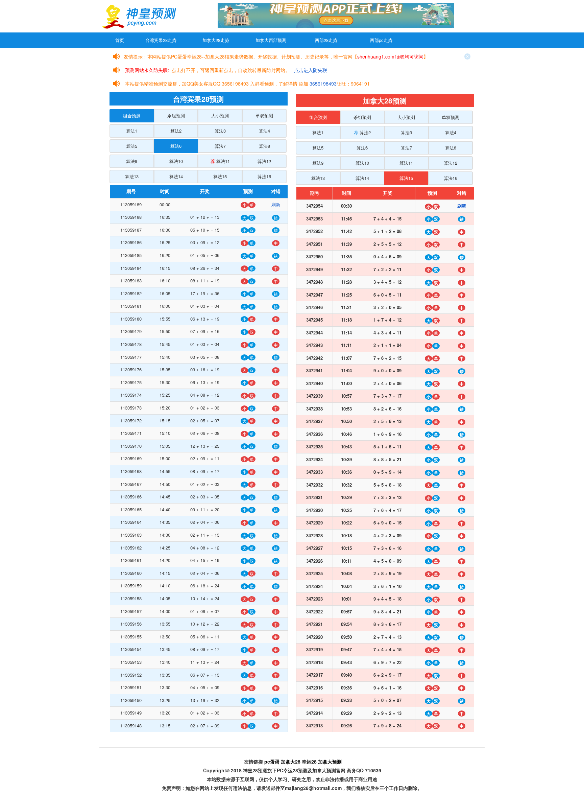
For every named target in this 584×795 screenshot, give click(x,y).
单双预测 (264, 115)
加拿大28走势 (215, 40)
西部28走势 (326, 40)
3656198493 (323, 83)
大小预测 (220, 115)
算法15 (220, 176)
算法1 (131, 130)
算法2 (175, 130)
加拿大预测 (330, 761)
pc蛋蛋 (271, 761)
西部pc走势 (381, 40)
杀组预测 (176, 115)
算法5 (131, 146)
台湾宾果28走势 (160, 40)
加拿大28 (290, 761)
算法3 (220, 130)
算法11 (220, 161)
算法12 (264, 161)
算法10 (176, 161)
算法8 (264, 146)
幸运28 (309, 761)
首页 (119, 40)
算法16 (264, 176)
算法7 (220, 146)
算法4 (264, 130)
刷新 (275, 204)
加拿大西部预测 (271, 40)
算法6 (175, 146)
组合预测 (132, 115)
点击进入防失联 (310, 70)
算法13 (132, 176)
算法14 (176, 176)
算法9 (131, 161)
